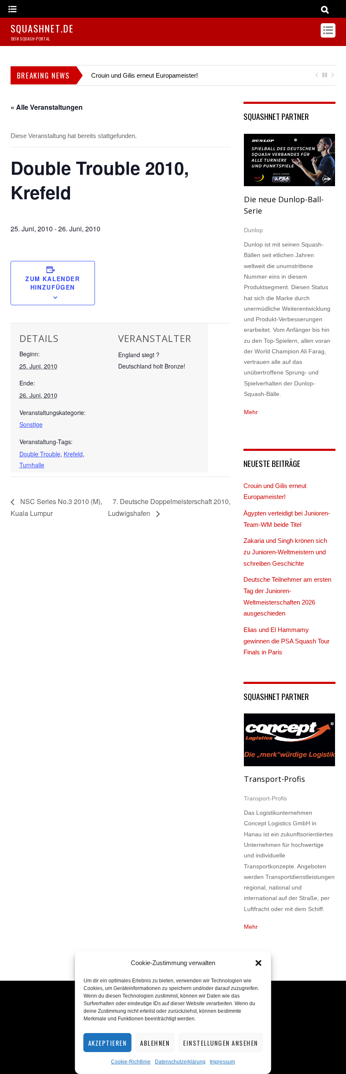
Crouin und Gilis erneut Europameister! (144, 75)
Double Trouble (39, 454)
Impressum (222, 1062)
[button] (258, 963)
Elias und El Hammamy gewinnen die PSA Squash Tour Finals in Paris (286, 641)
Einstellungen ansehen (220, 1042)
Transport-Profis (274, 779)
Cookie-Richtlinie (131, 1062)
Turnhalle (31, 465)
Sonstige (31, 424)
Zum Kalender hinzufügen (52, 282)
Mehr (251, 412)
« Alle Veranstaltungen (47, 107)
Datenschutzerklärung (180, 1062)
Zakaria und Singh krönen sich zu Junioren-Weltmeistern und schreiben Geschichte (285, 552)
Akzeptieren (107, 1042)
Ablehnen (155, 1042)
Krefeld (73, 454)
